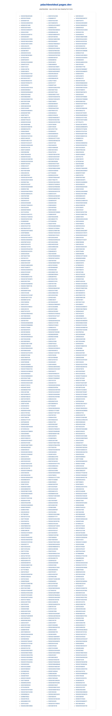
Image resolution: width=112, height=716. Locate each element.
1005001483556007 (54, 71)
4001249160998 (80, 334)
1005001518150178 (81, 678)
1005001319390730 (81, 588)
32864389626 (52, 64)
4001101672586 (25, 101)
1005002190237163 (81, 597)
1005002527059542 (54, 313)
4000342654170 (25, 560)
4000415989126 (80, 205)
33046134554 (52, 454)
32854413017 (25, 623)
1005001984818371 (53, 166)
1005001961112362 (26, 491)
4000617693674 (25, 507)
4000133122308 (53, 16)
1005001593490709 (54, 450)
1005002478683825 (54, 304)
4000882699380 (53, 334)
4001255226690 (26, 666)
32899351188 (25, 189)
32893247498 (52, 341)
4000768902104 (25, 526)
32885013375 (52, 193)
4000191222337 (25, 184)
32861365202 (80, 244)
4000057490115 (25, 567)
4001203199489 (53, 357)
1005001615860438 (81, 108)
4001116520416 (80, 426)
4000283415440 (53, 643)
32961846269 (25, 424)
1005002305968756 (81, 327)
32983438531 (25, 71)
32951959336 (52, 692)
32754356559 (25, 687)
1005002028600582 (54, 53)
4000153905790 (80, 623)
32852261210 (25, 309)
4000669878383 (26, 360)
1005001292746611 (53, 67)
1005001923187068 (54, 396)
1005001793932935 (54, 662)
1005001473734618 (81, 129)
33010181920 (25, 85)
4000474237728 (25, 226)
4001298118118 (52, 706)
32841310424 (52, 551)
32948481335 (25, 20)
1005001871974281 (53, 159)
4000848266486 (53, 563)
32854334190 (52, 286)
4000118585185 (80, 249)
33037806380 (25, 198)
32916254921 (52, 297)
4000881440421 (53, 106)
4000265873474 (53, 401)
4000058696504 (53, 133)
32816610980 (52, 507)
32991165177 (52, 339)
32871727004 (25, 551)
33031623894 (52, 512)
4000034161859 (53, 503)
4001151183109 (80, 579)
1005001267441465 (26, 177)
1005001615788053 (26, 306)
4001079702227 (53, 530)
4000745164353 (53, 461)
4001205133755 (80, 602)
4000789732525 (26, 242)
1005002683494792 (81, 452)
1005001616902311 (53, 373)
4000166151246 (80, 593)
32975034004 (80, 606)
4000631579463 (80, 699)
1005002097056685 (54, 212)
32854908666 (80, 316)
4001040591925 (25, 373)
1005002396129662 (27, 706)
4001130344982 (80, 341)
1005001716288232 (81, 376)
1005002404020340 (82, 563)
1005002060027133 (54, 676)
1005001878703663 (81, 396)
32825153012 (80, 539)
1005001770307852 (54, 376)
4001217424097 (25, 627)
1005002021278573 (81, 233)
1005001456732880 (81, 120)
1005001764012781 (26, 463)
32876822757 (80, 78)
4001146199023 (80, 528)
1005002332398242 (27, 371)
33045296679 (25, 535)
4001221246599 (80, 491)
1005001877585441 (26, 641)
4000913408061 (80, 154)
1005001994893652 (54, 256)
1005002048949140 (27, 23)
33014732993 (80, 440)
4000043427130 (25, 558)
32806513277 (80, 106)
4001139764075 (25, 618)
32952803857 (25, 37)
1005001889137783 (81, 616)
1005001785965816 (81, 664)
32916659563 (25, 639)
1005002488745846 (27, 426)
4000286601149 (53, 272)
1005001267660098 (54, 187)
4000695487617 (53, 57)
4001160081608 (80, 514)
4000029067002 (80, 101)
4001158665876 (53, 23)
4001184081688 (25, 124)
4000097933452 (26, 157)
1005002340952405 (27, 145)
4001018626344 (53, 420)
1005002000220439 (82, 219)
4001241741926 (80, 546)
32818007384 (25, 182)
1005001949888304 (81, 673)
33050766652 (80, 223)
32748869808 (80, 553)
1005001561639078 (54, 641)
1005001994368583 (54, 30)
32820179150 (52, 223)
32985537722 (80, 413)
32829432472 (25, 200)
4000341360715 (53, 346)
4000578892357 (80, 470)
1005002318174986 (81, 193)
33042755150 (52, 152)
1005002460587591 (27, 539)
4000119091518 (25, 357)
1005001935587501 (81, 145)
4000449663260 (53, 247)
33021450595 (52, 253)
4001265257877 (25, 78)
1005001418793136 (81, 41)
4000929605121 (80, 276)
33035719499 (80, 251)
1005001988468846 (54, 664)
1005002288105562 (54, 366)
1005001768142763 (54, 154)
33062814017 (79, 443)
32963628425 (80, 336)
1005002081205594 (54, 385)
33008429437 (80, 311)
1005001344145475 (81, 655)
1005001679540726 (26, 249)
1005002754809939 (27, 616)
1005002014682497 (54, 666)
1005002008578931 (27, 650)
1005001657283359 (81, 447)
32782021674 (25, 57)
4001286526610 (53, 657)
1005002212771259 (54, 477)
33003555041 (80, 94)
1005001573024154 (81, 595)
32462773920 (52, 80)
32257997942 (80, 332)
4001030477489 (25, 378)
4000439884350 (53, 293)
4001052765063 (25, 18)
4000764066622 (80, 456)
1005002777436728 (81, 473)
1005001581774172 (81, 318)
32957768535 (25, 417)
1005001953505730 (81, 706)
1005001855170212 (53, 235)
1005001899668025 (27, 376)
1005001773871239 (54, 413)
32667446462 (52, 210)
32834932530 (25, 482)
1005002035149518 (54, 48)
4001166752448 (80, 387)
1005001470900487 (26, 590)
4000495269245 (53, 73)
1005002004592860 (82, 498)
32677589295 (25, 680)
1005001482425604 (27, 41)
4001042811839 (25, 235)
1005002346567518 (81, 669)
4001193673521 (25, 175)
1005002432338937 (54, 25)
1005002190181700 (53, 521)
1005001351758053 (54, 703)
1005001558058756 (54, 97)
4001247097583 (53, 583)
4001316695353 (25, 632)
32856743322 (52, 343)
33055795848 (80, 676)
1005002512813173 (26, 214)
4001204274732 (80, 671)
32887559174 (80, 20)
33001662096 (25, 152)
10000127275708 (53, 323)
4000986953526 (53, 493)
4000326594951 (26, 459)
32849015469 (80, 521)
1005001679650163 (54, 50)
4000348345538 (26, 106)
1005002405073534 (27, 87)
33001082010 (52, 696)
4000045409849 (53, 170)
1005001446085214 (81, 450)
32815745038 (52, 355)
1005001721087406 (81, 417)
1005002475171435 (81, 117)
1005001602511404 (54, 567)
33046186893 (52, 318)
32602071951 (52, 422)
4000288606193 (26, 489)
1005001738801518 (81, 346)
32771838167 (52, 406)
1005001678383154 (54, 556)
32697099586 (25, 362)
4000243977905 (26, 602)
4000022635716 (80, 415)
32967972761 (52, 606)
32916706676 (80, 484)
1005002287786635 (27, 431)
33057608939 (52, 537)
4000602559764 (53, 387)
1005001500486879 (81, 71)
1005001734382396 (54, 579)
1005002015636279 (81, 694)
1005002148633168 (54, 39)
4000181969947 (25, 669)
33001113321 (24, 67)
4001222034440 (53, 489)
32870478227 (25, 572)
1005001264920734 (54, 604)
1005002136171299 (26, 343)
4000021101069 (80, 463)
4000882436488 (53, 336)
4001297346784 (53, 37)
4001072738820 (25, 599)
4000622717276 (25, 420)
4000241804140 (53, 528)
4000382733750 (26, 247)
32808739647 (80, 166)
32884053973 (80, 263)
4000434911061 (80, 353)
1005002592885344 (82, 286)
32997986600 (25, 233)
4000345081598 (80, 339)
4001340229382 (53, 242)
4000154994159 (80, 627)
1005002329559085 (82, 191)
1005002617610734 (54, 618)
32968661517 (52, 18)
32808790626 (25, 581)
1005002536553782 (27, 655)
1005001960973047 (54, 263)
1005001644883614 (26, 110)
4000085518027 (53, 685)
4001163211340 (80, 302)
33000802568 (52, 270)
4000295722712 (80, 406)
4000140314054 (53, 150)
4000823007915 (53, 484)
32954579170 (25, 456)
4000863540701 (25, 129)
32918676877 (25, 50)
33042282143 (25, 173)
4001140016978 (52, 533)
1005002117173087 (53, 410)
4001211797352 (25, 413)
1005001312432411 (26, 143)
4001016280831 (52, 41)
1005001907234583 (27, 597)
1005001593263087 (54, 613)
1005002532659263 (27, 505)
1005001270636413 (54, 429)
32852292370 (25, 46)
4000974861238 (80, 297)
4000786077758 (80, 67)
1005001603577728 (26, 73)
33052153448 (25, 293)
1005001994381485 (26, 16)
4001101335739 (25, 468)
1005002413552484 (27, 593)
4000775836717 (25, 267)
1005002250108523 (54, 348)
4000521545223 (80, 507)
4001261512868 (52, 309)
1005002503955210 (54, 240)
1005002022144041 (81, 493)
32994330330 (80, 466)
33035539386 (80, 544)
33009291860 (25, 609)
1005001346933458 (27, 265)
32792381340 (80, 161)
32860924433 (25, 168)
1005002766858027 (54, 44)
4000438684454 (53, 466)
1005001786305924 (81, 408)
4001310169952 (52, 468)
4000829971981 (25, 113)
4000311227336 (80, 530)
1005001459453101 (81, 247)
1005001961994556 (54, 408)
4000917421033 (25, 163)
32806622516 (52, 27)
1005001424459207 (54, 392)
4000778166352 (25, 528)
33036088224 (25, 694)
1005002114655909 (54, 496)
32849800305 (80, 558)
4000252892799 (80, 604)
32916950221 (52, 131)
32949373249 (80, 659)
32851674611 (79, 300)
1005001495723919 (26, 44)
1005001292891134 (81, 48)
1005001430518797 (54, 157)
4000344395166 (53, 549)
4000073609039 (26, 346)
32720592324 (25, 429)
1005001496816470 (54, 34)
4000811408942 (53, 671)
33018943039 (80, 576)
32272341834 (25, 212)
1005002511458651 (81, 542)
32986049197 (52, 214)
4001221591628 (52, 265)
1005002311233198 (81, 325)
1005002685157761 (26, 276)
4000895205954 (26, 682)
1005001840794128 (26, 466)
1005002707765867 (81, 394)
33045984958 (25, 523)
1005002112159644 (54, 228)
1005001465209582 (54, 653)
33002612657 (52, 655)
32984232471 (25, 166)
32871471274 (52, 380)
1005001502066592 (27, 283)
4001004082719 (53, 558)
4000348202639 (53, 244)
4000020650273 (80, 625)
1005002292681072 (27, 270)
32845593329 (80, 454)
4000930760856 (26, 210)
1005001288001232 (81, 136)
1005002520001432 (27, 380)
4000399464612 (53, 569)
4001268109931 (25, 341)
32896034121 (52, 327)
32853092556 (80, 489)
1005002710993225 (27, 205)
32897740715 (25, 115)
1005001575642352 (27, 662)
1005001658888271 (81, 701)
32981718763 (25, 484)
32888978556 (25, 629)
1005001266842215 (26, 193)
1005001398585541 (81, 25)
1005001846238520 (81, 629)
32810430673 (80, 76)
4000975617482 (80, 177)
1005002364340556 (27, 634)
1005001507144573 (26, 237)
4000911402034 (80, 281)
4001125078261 (52, 486)
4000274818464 (53, 678)
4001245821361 (52, 505)
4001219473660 (25, 588)
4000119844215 (80, 290)
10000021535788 (53, 535)
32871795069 (25, 519)
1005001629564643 (27, 92)
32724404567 (52, 249)
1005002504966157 (81, 306)
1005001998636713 (54, 546)
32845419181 (25, 32)
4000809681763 (53, 632)
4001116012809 (25, 170)
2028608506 (24, 221)
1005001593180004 (81, 581)
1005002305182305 (54, 699)
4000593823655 (26, 620)
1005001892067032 (54, 627)
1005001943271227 (54, 316)
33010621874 (25, 288)
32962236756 (25, 69)
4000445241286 (80, 424)
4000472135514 (25, 385)
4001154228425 (80, 147)
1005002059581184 (26, 574)
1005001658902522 (81, 461)
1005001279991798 (54, 230)
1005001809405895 (54, 473)
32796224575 (25, 673)
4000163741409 (25, 443)
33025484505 (52, 145)
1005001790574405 (54, 542)
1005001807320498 (81, 330)
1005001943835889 (27, 187)
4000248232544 (80, 583)
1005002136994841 (54, 636)
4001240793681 (53, 586)
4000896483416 (53, 32)
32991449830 (52, 364)
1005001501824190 (54, 120)
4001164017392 (25, 256)
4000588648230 (53, 78)
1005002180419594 (54, 182)
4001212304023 (80, 260)
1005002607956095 (81, 535)
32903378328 (52, 646)
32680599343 (25, 450)
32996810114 (79, 138)
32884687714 (80, 560)
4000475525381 (53, 20)
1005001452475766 (81, 364)
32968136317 (52, 300)
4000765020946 (53, 217)
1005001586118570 (81, 92)
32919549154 (80, 343)
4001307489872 (80, 90)
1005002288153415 (54, 694)
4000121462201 (25, 138)
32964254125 (52, 399)
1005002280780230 (54, 616)
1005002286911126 (26, 565)
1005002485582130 (54, 140)
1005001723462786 (26, 583)
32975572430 (52, 609)
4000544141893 (25, 436)
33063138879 (52, 101)
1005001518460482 (54, 431)
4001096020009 (26, 350)
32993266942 (80, 643)
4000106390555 (26, 685)
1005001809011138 (53, 433)
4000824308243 (26, 576)
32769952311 (79, 523)
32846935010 (52, 200)
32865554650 (52, 629)
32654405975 (52, 436)
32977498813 (80, 482)
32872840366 (80, 512)
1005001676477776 (54, 463)
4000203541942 (26, 94)
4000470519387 (25, 272)
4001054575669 (25, 415)
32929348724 (25, 406)
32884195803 (52, 482)
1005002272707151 (81, 565)
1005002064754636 (27, 180)
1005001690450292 (27, 348)
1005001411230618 (81, 390)
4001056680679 (53, 330)
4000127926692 (25, 133)
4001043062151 (80, 184)
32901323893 (25, 108)
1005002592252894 (82, 30)
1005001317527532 (81, 131)
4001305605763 (80, 46)
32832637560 (80, 509)
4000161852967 (53, 424)
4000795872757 (53, 110)
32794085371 (80, 586)
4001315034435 (25, 546)
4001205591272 (80, 433)
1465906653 (79, 140)
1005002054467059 (54, 390)
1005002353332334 (27, 161)
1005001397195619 (81, 124)
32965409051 (52, 205)
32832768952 (52, 475)
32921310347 (79, 210)
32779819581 (25, 514)
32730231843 (25, 408)
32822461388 (25, 392)
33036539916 (52, 634)
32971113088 (79, 459)
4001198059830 (25, 316)
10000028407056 (53, 108)
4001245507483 (53, 295)
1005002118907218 (26, 286)
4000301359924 (26, 364)
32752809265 (52, 221)
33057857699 (25, 196)
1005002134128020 (81, 283)
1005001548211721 (26, 140)
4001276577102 (52, 129)
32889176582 (80, 569)
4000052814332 (80, 572)
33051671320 (52, 143)
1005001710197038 (26, 498)
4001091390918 (25, 332)
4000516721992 (25, 625)
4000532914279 (25, 244)
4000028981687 (53, 509)
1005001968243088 (54, 168)
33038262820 (25, 664)
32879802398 (52, 576)
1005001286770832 (26, 445)
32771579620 (25, 569)
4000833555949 (26, 122)
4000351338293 (26, 678)
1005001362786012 (81, 309)
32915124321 (25, 703)
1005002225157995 (27, 39)
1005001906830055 (81, 83)
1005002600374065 (54, 669)
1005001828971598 (81, 133)
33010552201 (52, 498)
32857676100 (80, 64)
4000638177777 (53, 516)
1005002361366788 (27, 159)
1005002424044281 (54, 650)
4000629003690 (80, 689)
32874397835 (52, 207)
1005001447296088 (81, 50)
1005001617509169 (53, 332)
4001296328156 (25, 475)
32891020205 (52, 701)
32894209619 (25, 131)
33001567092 (52, 260)
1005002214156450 (26, 533)
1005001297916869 (81, 97)
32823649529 (25, 512)
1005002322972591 (81, 360)
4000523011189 (52, 440)
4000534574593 (26, 27)
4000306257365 (53, 459)
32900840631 (52, 581)
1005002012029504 (81, 57)
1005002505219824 (81, 85)
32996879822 (25, 696)
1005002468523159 (81, 62)
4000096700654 (53, 274)
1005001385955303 (27, 477)
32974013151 (24, 258)
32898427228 (80, 53)
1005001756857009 (81, 288)
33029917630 (25, 553)
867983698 (79, 348)
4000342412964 (53, 470)
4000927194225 (25, 120)
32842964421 (80, 267)
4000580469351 (53, 103)
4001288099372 (53, 403)
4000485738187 (25, 387)
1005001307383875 (26, 279)
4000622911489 (25, 25)
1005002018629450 (27, 313)
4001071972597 (80, 378)
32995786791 (80, 159)
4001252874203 (25, 461)
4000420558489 (26, 203)
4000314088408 (53, 147)
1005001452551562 (81, 590)
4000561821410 (80, 682)
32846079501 (25, 676)
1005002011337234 (26, 136)
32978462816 (25, 422)
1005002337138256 (81, 256)
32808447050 (52, 417)
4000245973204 (26, 611)
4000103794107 (80, 549)
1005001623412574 (26, 251)
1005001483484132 (81, 366)
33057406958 (25, 302)
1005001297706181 (81, 113)
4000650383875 (80, 180)
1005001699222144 (54, 553)
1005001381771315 (26, 297)
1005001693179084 (26, 653)
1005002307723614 (54, 526)
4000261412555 (80, 399)
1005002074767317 (81, 355)
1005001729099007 (54, 378)
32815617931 (24, 320)
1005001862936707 (81, 18)
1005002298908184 (81, 143)
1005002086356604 (54, 226)
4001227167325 (25, 556)
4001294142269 (80, 574)
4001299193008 (53, 161)
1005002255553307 (54, 369)
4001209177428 (52, 92)
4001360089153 (80, 293)
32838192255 (52, 560)
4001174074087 (52, 500)
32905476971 (52, 623)
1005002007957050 (54, 55)
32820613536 (52, 203)
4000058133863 (26, 486)
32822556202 (80, 152)
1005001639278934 (27, 191)
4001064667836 (25, 646)
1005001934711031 (53, 163)
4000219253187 (25, 263)
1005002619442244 (54, 320)
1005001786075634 (81, 653)
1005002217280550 (27, 217)
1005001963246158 (54, 544)
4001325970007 (80, 371)
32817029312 (25, 604)
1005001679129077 (26, 440)
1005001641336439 (81, 496)
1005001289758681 (54, 593)
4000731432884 (53, 648)
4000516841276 (25, 613)
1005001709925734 (26, 369)
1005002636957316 (27, 99)
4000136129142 (80, 226)
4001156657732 (25, 117)
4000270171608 (80, 380)
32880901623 (80, 27)
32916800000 (80, 60)
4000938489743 (26, 563)
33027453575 (80, 313)
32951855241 (80, 16)
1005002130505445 (54, 233)
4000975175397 (80, 173)
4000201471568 (53, 290)
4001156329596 (25, 339)
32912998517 (79, 304)
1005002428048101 (26, 240)
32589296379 (80, 680)
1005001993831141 (26, 80)
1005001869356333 (54, 69)
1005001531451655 (81, 685)
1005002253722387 (27, 295)
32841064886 (80, 163)
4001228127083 (53, 426)
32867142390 (25, 403)
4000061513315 (52, 281)
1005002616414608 (81, 567)
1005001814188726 (26, 127)
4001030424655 (80, 198)
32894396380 (80, 253)
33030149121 (52, 62)
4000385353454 (26, 53)
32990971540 (52, 85)
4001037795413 (25, 636)
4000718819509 (53, 539)
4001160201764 (52, 279)
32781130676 (79, 207)
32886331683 (25, 509)
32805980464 (25, 496)
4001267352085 (80, 533)
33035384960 (80, 620)
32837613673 (52, 572)
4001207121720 (25, 516)
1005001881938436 (54, 588)
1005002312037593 (81, 468)
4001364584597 (53, 302)
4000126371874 (25, 281)
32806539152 (80, 73)
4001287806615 (80, 666)
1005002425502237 (81, 639)
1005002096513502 (54, 687)
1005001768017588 (54, 443)
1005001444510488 (81, 436)
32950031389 (52, 565)
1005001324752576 (26, 353)
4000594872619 (25, 401)
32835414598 (25, 606)
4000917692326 (80, 150)
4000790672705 (80, 295)
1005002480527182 (54, 198)
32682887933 (52, 276)
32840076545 (25, 699)
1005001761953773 (26, 83)
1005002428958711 (26, 30)
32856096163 (52, 60)
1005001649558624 (81, 115)
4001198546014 (80, 703)
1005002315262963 (27, 62)
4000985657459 (26, 390)
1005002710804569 (81, 168)
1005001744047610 (81, 599)
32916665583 (25, 671)
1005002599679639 (81, 438)
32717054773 (79, 122)
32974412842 (25, 579)
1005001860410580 (81, 323)
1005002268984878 (81, 127)
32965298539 (25, 530)
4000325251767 (80, 687)
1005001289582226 (81, 519)
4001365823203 (26, 334)
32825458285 (80, 221)
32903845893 (52, 452)
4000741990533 (25, 438)
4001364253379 (25, 228)
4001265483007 (53, 136)
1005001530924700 (54, 87)
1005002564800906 (27, 323)
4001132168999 (25, 223)
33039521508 (80, 618)
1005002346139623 (81, 55)
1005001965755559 (81, 87)
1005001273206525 (54, 184)
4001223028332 (80, 373)
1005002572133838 (27, 659)
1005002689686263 (27, 366)
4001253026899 (53, 306)
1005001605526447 (81, 235)
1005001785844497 (54, 177)
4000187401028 (80, 80)
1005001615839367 (81, 44)
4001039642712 (80, 110)
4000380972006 (26, 290)
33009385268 (80, 350)
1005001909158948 (81, 203)
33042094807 (25, 433)
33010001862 (80, 650)
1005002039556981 (81, 23)
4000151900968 (53, 625)
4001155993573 (25, 394)
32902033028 (25, 253)
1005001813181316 (53, 599)
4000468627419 (25, 701)
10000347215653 (53, 325)
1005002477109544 (81, 445)
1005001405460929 (81, 320)
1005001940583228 (81, 657)
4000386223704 (53, 456)
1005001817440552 (54, 258)
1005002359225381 (27, 383)
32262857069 (52, 611)
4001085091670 (25, 330)
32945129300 (80, 189)
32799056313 (80, 265)
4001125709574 (25, 399)
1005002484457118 (81, 477)
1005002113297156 (53, 353)
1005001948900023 (54, 189)
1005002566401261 (54, 288)
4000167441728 (25, 147)
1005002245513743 (81, 486)
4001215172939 (80, 526)
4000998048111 (25, 479)
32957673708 (52, 283)
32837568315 (80, 270)
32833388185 (80, 696)
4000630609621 (26, 90)
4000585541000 (26, 410)
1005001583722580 (27, 692)
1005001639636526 (27, 336)
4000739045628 (26, 154)
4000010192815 (80, 431)
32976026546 (80, 401)
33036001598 (80, 279)
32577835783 (52, 447)
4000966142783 (25, 300)
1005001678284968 (81, 429)
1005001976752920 (81, 503)
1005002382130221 (81, 403)
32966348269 (52, 673)
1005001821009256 (81, 641)
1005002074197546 (26, 542)
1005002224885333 (82, 200)
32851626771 (52, 371)
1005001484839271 (54, 117)
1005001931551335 (26, 219)
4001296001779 (53, 219)
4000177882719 (52, 180)
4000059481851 (53, 76)
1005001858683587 (27, 76)
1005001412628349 (81, 537)
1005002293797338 (54, 122)
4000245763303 (53, 311)
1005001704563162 (26, 537)
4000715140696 (53, 479)
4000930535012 (80, 479)
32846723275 (25, 64)
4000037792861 (25, 327)
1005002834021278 (54, 191)
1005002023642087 (54, 597)
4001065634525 (80, 516)
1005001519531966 (54, 514)
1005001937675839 (26, 689)
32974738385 (52, 124)
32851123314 (25, 304)
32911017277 (52, 83)
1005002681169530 (26, 452)
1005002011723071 (81, 240)
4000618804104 (80, 613)
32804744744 (80, 237)
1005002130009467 (81, 475)
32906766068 (80, 242)
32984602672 (52, 251)
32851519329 (52, 127)
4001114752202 (25, 549)
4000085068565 (26, 318)
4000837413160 (25, 355)
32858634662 (80, 648)
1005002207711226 (54, 138)
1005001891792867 (81, 392)
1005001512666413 (26, 470)
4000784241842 (80, 551)
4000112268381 (25, 150)
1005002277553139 (81, 556)
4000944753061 (25, 260)
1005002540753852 (27, 230)
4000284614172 (53, 491)
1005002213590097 (27, 454)
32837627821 (52, 415)
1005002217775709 (26, 643)
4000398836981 (26, 97)
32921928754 (25, 521)
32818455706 (80, 32)
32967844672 (25, 60)
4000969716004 (53, 46)
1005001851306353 (54, 680)
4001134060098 (25, 586)
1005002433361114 (26, 34)
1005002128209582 (27, 657)
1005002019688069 (27, 325)
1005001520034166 (54, 519)
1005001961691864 (26, 55)
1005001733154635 (26, 595)
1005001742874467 (81, 383)
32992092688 (80, 505)
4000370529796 (26, 503)
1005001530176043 (81, 103)
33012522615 (25, 207)
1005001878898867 (81, 69)
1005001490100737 (81, 646)
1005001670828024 (54, 595)
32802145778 (52, 620)
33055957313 (52, 383)
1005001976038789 (81, 662)
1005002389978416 (54, 639)
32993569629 (25, 274)
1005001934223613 (81, 39)
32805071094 (80, 500)
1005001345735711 (81, 634)
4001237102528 (80, 274)
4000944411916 (25, 500)
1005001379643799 (54, 445)
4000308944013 (80, 196)
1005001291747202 (81, 632)
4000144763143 (53, 360)
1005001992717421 (53, 94)
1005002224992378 (81, 420)
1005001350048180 (54, 394)
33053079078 (80, 369)
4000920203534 (53, 175)
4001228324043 (53, 237)
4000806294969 (80, 258)
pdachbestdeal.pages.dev (56, 4)
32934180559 (25, 473)
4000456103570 (25, 48)
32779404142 (52, 590)
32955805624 (52, 113)
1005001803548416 (26, 493)
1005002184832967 (81, 230)
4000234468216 (53, 602)
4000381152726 (25, 648)
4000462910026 (26, 447)
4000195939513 (53, 350)
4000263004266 (80, 609)
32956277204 (80, 228)
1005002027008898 (81, 99)
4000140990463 (80, 422)
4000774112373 (25, 311)
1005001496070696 (81, 37)
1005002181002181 (53, 659)
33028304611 (52, 362)
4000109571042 (53, 90)
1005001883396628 (81, 692)
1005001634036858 (81, 410)
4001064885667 (53, 267)
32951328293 (80, 362)
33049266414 (80, 34)
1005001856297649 (81, 187)
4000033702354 (53, 523)
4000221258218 (53, 115)
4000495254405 (80, 611)
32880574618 (80, 217)
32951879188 (79, 272)
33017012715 (79, 157)
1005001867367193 (81, 385)
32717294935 (52, 173)
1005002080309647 (81, 170)
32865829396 (80, 357)
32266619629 (52, 438)
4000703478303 (80, 636)
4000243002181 (53, 574)
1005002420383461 (54, 196)
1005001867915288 (54, 682)
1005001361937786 (81, 212)
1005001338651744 (81, 214)
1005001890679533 (54, 689)
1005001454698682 (81, 182)
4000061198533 (25, 396)
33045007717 (25, 544)
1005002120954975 (54, 99)
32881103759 (79, 175)
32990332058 (25, 103)
